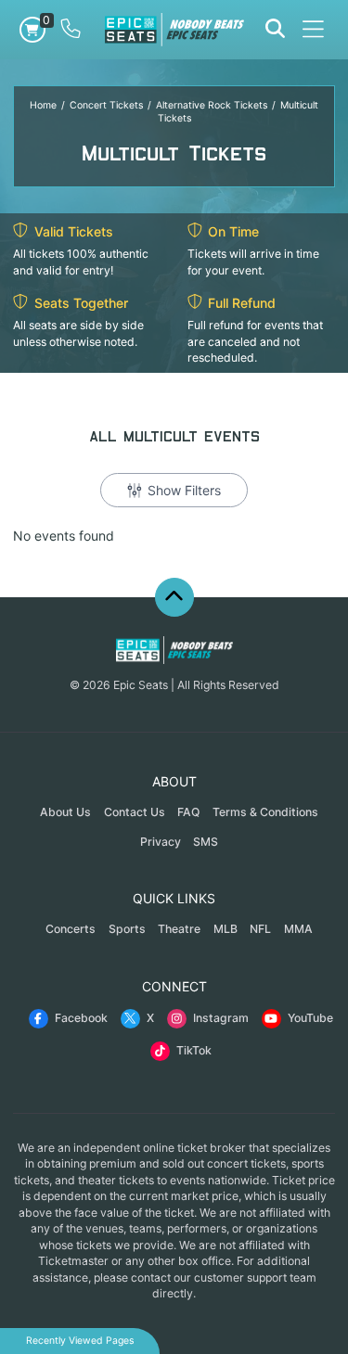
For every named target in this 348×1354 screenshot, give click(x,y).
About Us (65, 812)
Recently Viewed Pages (80, 1341)
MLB (225, 929)
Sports (127, 929)
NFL (260, 929)
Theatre (179, 929)
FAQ (188, 812)
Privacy (160, 842)
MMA (298, 929)
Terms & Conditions (265, 812)
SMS (205, 842)
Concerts (70, 929)
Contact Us (134, 812)
